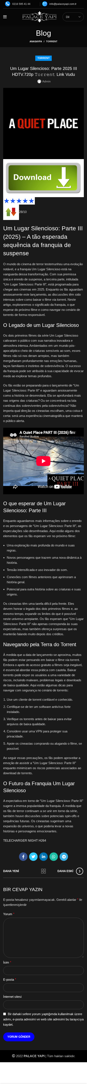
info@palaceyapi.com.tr (62, 4)
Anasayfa (36, 41)
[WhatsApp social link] (53, 856)
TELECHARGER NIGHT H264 (24, 840)
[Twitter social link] (33, 856)
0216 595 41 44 (21, 4)
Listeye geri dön (43, 871)
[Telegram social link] (64, 856)
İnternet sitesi (12, 996)
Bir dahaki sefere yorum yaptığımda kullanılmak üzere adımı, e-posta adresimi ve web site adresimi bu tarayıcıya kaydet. (43, 1019)
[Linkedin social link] (43, 856)
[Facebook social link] (23, 856)
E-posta (9, 979)
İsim (7, 962)
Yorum (8, 914)
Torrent (51, 41)
